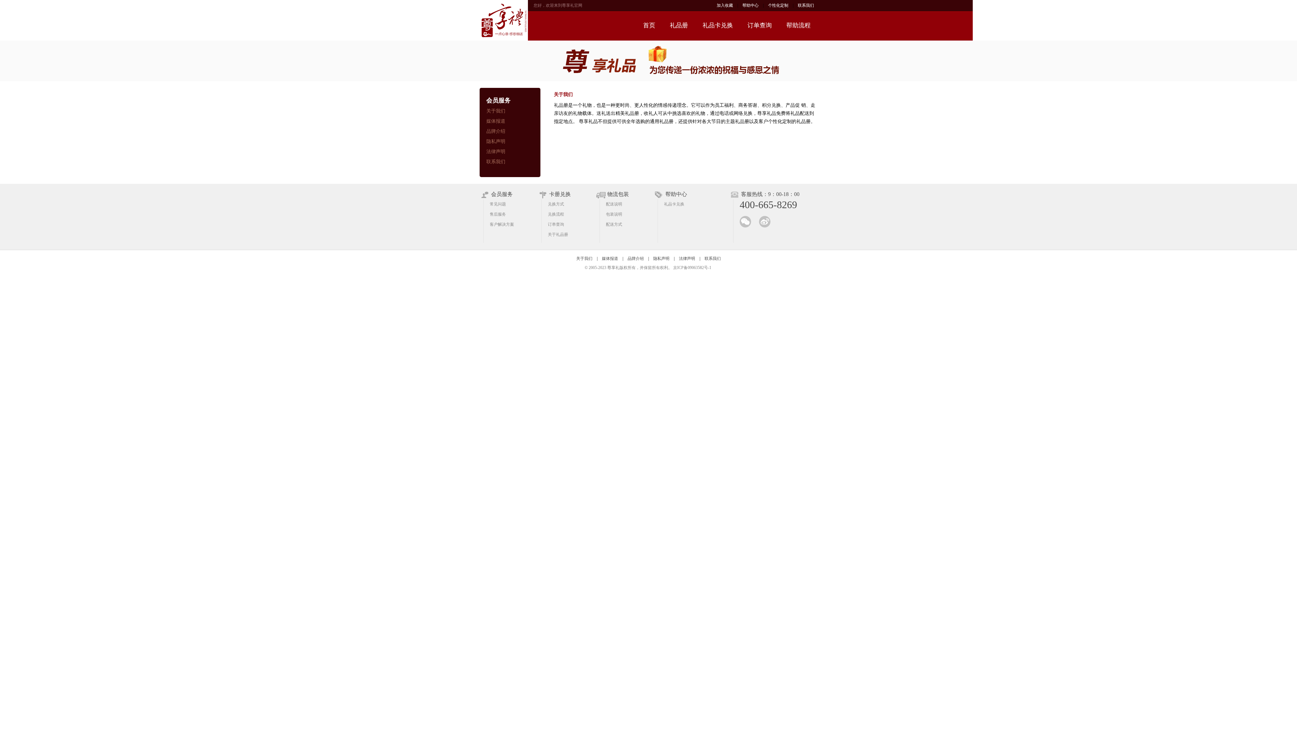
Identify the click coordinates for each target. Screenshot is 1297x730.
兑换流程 (556, 214)
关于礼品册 (558, 234)
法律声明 (495, 151)
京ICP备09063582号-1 (692, 267)
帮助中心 (750, 5)
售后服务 (498, 214)
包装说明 (614, 214)
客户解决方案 (502, 224)
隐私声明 (495, 141)
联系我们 (806, 5)
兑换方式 (556, 204)
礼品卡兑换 (718, 25)
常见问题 (498, 204)
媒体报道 (495, 121)
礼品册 (679, 25)
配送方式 (614, 224)
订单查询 (759, 25)
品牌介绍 (495, 131)
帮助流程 (798, 25)
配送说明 (614, 204)
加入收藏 (725, 5)
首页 (649, 25)
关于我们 (495, 111)
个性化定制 (778, 5)
